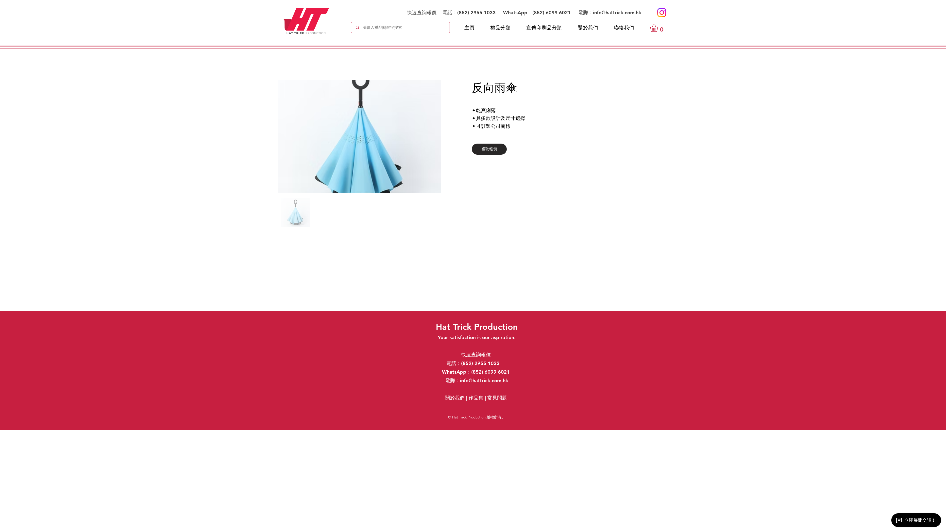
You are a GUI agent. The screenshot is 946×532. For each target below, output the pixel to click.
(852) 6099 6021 (552, 13)
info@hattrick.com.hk (617, 13)
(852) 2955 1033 (476, 13)
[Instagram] (662, 12)
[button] (659, 28)
